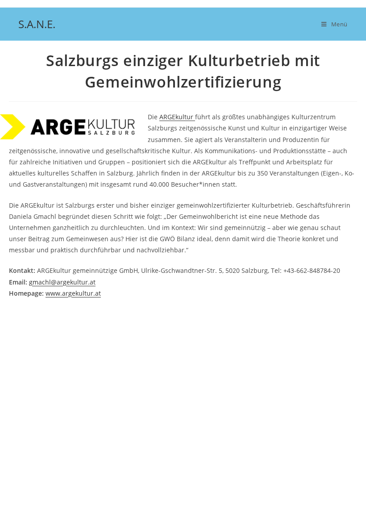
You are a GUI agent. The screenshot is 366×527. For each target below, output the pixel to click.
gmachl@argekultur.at (62, 282)
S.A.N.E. (36, 24)
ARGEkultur (177, 117)
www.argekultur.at (73, 293)
